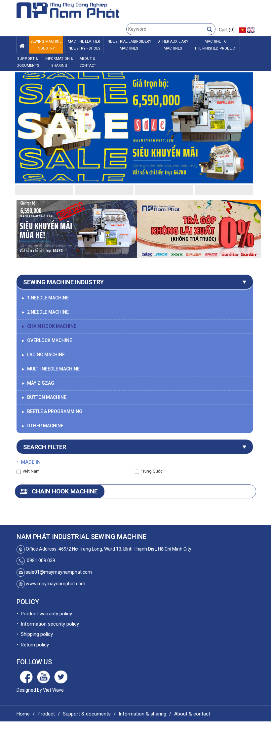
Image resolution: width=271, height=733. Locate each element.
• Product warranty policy (44, 614)
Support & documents (87, 714)
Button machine (43, 397)
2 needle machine (45, 312)
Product (46, 714)
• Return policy (33, 645)
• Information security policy (48, 624)
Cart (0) (227, 29)
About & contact (192, 714)
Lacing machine (43, 354)
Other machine (42, 425)
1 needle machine (45, 297)
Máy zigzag (37, 383)
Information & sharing (142, 714)
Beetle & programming (51, 411)
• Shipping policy (35, 634)
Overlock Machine (46, 340)
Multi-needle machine (50, 368)
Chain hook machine (48, 326)
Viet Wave (53, 690)
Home (23, 714)
